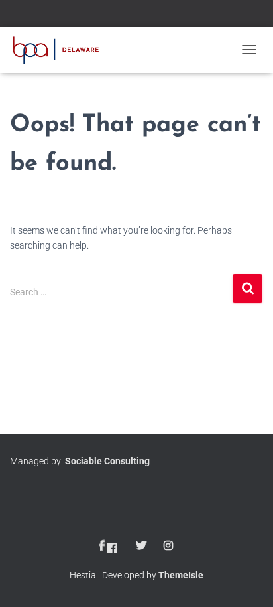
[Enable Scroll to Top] (247, 580)
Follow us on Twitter (142, 546)
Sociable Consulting (107, 461)
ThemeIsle (180, 575)
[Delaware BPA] (60, 49)
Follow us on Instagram (169, 546)
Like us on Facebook (109, 546)
